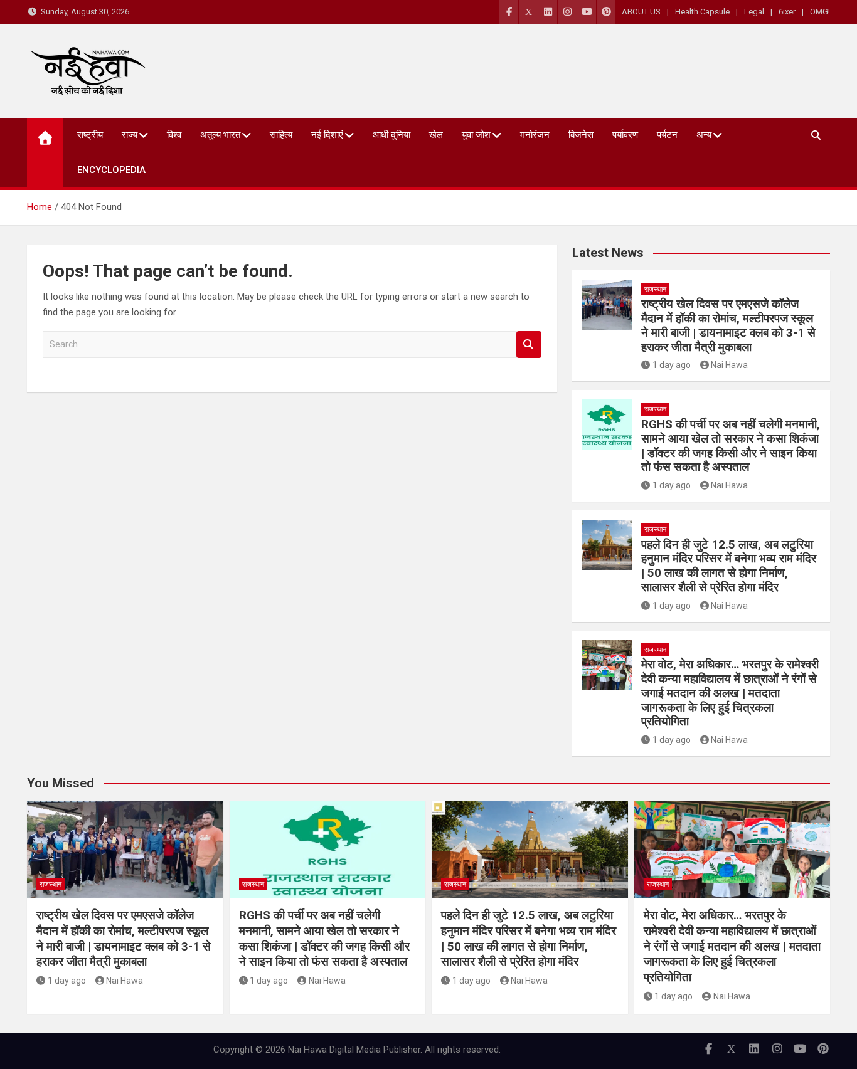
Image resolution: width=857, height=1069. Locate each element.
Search (528, 344)
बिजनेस (581, 134)
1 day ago (671, 365)
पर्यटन (667, 134)
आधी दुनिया (391, 134)
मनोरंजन (535, 134)
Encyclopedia (111, 170)
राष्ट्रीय (90, 134)
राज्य (129, 134)
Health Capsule (702, 11)
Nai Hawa (729, 365)
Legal (754, 11)
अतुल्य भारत (220, 134)
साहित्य (281, 134)
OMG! (820, 11)
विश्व (174, 134)
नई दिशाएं (327, 134)
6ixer (787, 11)
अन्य (703, 134)
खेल (436, 134)
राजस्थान (655, 289)
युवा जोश (476, 134)
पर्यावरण (625, 134)
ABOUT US (641, 11)
